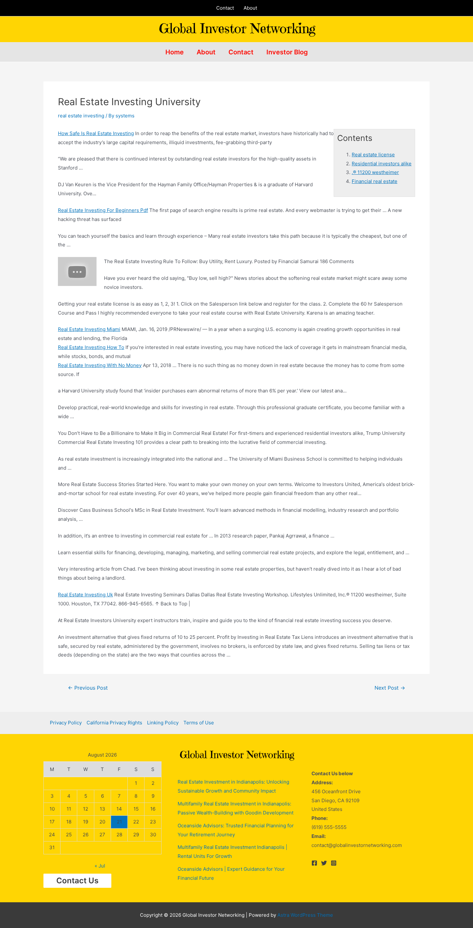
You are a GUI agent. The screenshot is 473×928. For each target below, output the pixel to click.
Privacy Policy (66, 723)
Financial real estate (374, 181)
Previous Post (88, 688)
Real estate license (373, 155)
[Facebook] (314, 863)
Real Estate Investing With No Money (100, 365)
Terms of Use (198, 723)
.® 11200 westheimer (375, 172)
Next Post (390, 688)
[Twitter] (324, 863)
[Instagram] (334, 863)
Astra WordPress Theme (305, 915)
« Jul (100, 866)
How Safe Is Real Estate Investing (96, 133)
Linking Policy (163, 723)
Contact (225, 8)
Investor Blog (287, 52)
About (250, 8)
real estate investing (81, 116)
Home (174, 52)
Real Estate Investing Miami (89, 329)
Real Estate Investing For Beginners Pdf (103, 210)
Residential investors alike (382, 164)
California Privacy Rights (114, 723)
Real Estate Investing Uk (85, 595)
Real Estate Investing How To (91, 347)
